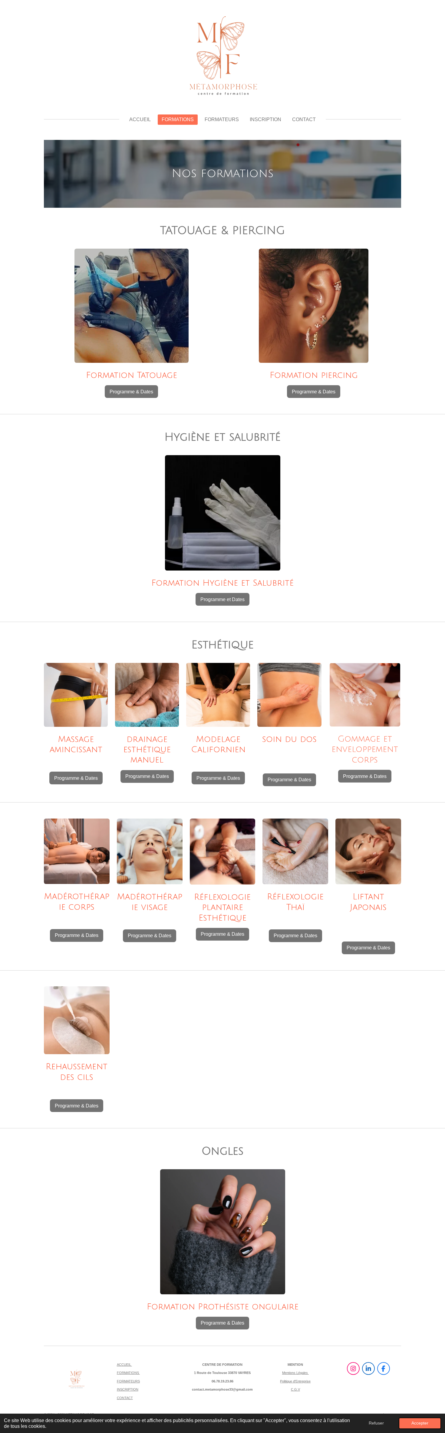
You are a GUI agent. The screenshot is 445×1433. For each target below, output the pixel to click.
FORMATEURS (128, 1381)
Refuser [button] (376, 1423)
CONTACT (125, 1398)
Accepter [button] (419, 1423)
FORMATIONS (128, 1373)
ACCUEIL (124, 1364)
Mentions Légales (295, 1373)
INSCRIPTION (127, 1389)
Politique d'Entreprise (295, 1381)
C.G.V (295, 1389)
